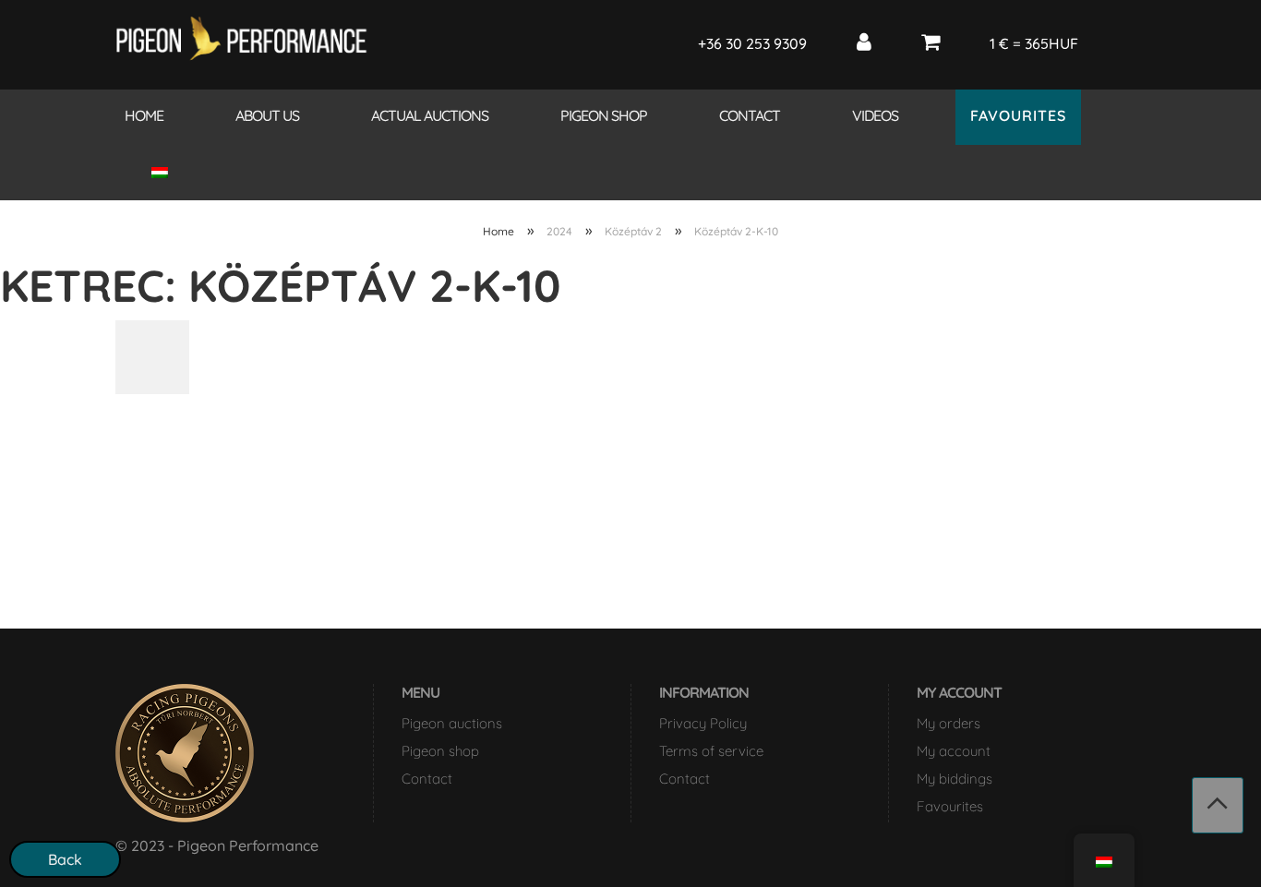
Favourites (1018, 115)
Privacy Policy (703, 723)
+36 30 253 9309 (752, 43)
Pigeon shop (603, 115)
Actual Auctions (429, 115)
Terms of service (711, 751)
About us (267, 115)
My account (954, 751)
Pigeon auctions (452, 723)
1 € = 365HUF (1034, 43)
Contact (749, 115)
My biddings (954, 778)
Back (65, 859)
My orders (948, 723)
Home (144, 115)
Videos (875, 115)
